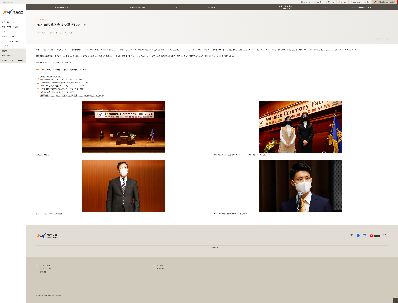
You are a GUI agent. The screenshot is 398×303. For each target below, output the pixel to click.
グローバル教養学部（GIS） (50, 76)
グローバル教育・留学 (10, 41)
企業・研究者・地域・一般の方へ (286, 7)
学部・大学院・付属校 (10, 27)
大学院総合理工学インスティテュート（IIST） (57, 92)
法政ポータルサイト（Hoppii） (13, 60)
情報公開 (43, 272)
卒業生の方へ (212, 7)
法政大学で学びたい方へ (63, 7)
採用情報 (160, 265)
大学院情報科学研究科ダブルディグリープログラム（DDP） (62, 89)
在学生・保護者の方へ (137, 7)
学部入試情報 (6, 55)
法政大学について (8, 22)
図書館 (4, 51)
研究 (3, 32)
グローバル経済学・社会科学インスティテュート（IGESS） (62, 85)
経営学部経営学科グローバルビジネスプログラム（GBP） (62, 79)
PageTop (395, 300)
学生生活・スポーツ (9, 36)
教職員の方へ (161, 269)
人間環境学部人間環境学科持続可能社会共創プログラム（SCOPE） (65, 82)
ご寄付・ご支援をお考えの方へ (361, 7)
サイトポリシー (45, 265)
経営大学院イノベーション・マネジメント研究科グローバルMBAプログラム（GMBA (71, 95)
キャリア (5, 46)
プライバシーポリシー (47, 269)
